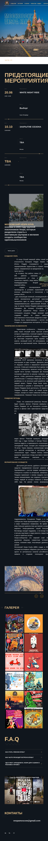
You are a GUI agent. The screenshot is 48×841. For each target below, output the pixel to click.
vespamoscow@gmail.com (26, 820)
